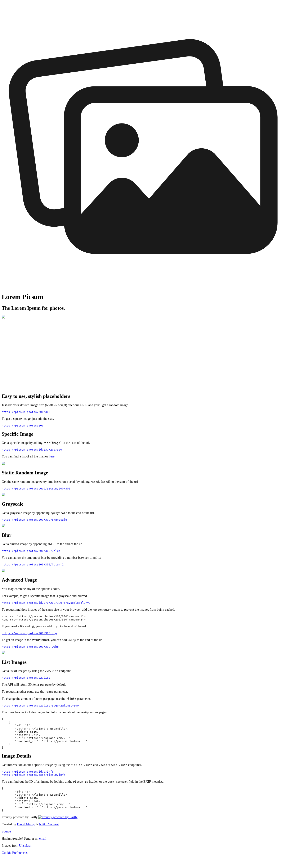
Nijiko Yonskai (49, 824)
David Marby (26, 824)
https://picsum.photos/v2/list (26, 677)
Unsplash (25, 845)
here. (52, 456)
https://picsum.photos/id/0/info (28, 771)
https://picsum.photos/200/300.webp (30, 646)
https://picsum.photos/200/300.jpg (29, 633)
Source (6, 831)
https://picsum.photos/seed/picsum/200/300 (36, 488)
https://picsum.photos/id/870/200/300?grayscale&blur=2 (46, 602)
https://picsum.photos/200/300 (26, 412)
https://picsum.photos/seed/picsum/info (33, 774)
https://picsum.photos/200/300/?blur (31, 550)
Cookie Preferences (14, 852)
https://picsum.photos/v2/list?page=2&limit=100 (40, 705)
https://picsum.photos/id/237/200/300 (32, 449)
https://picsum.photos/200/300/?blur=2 (33, 564)
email (42, 838)
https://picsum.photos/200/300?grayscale (34, 519)
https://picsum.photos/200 (23, 425)
